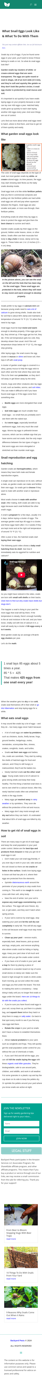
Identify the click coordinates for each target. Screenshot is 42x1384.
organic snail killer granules (19, 1063)
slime (20, 357)
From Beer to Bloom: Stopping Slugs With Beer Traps (18, 1233)
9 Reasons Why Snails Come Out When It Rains (20, 1314)
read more (11, 1239)
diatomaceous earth (20, 882)
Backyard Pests (17, 1340)
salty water (26, 1016)
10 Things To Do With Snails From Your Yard (20, 1274)
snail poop (17, 360)
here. (4, 48)
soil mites (36, 387)
